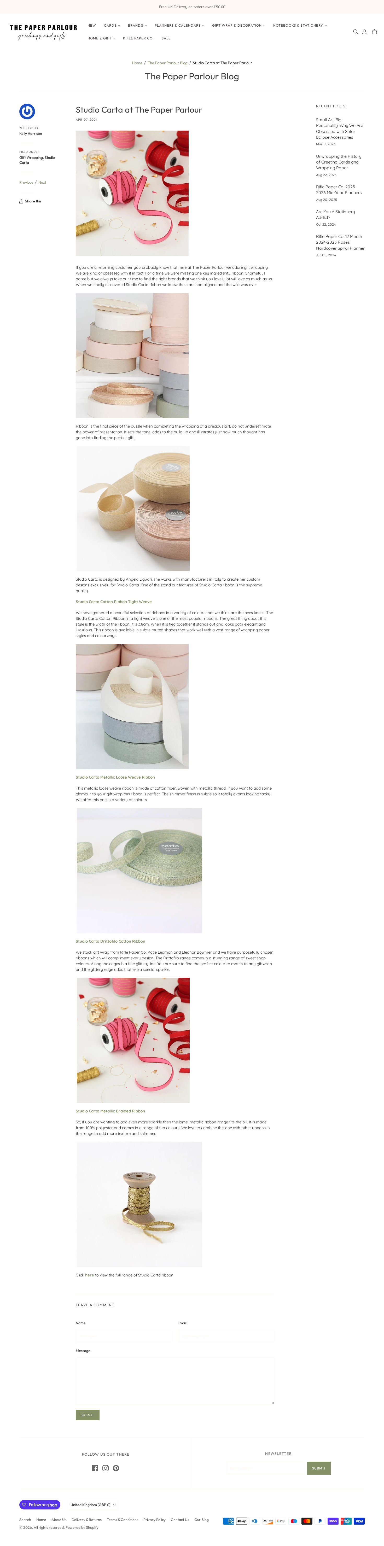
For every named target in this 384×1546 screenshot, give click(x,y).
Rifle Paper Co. (138, 38)
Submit (319, 1468)
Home (137, 62)
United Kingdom (90, 1504)
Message (83, 1350)
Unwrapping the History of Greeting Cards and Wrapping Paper (339, 162)
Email (182, 1323)
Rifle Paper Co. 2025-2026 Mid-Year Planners (339, 189)
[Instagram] (105, 1468)
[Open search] (355, 31)
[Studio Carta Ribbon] (132, 355)
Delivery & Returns (87, 1519)
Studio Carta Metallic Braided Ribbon (110, 1111)
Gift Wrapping (31, 157)
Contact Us (180, 1519)
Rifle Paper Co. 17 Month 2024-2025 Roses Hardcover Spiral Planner (340, 242)
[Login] (364, 32)
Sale (166, 38)
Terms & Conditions (122, 1519)
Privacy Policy (154, 1519)
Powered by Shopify (82, 1527)
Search (25, 1519)
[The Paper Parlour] (43, 31)
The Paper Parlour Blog (168, 62)
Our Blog (201, 1519)
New (92, 25)
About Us (58, 1519)
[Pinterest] (116, 1468)
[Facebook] (95, 1468)
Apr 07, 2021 (86, 119)
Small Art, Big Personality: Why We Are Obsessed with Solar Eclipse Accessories (339, 128)
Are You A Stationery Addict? (335, 214)
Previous (26, 182)
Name (81, 1323)
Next (42, 182)
